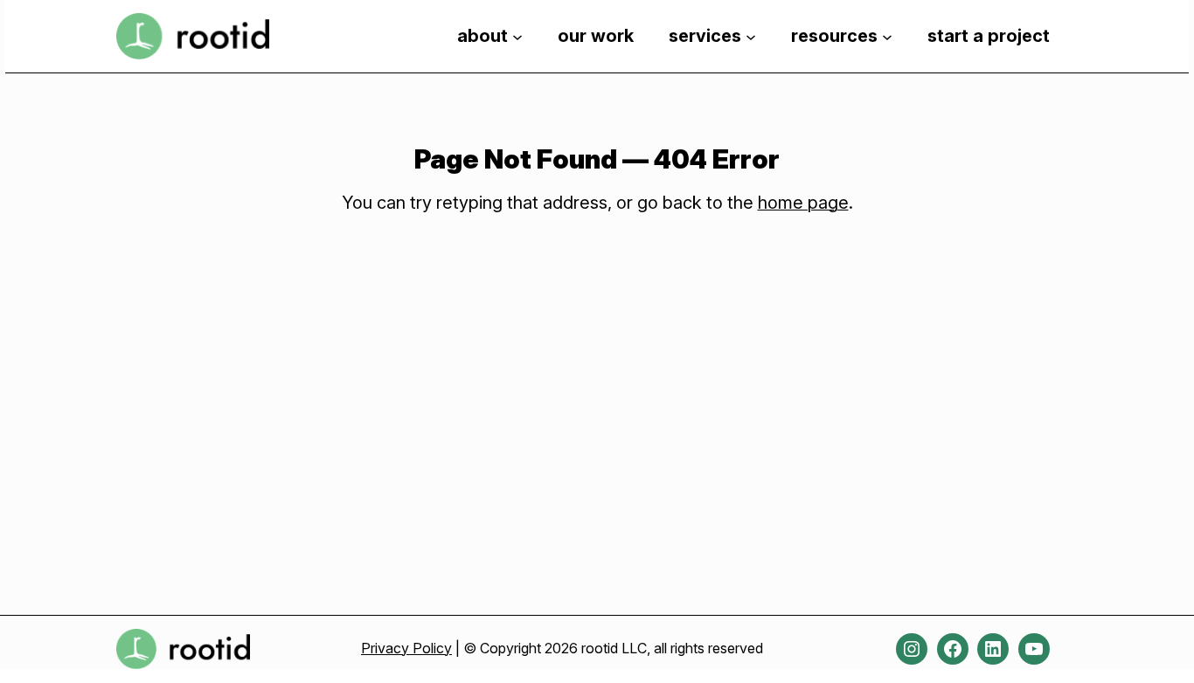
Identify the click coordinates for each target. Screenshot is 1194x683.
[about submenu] (517, 36)
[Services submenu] (751, 36)
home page (803, 202)
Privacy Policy (406, 648)
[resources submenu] (887, 36)
